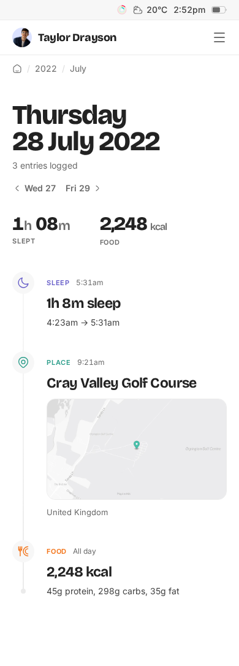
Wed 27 (40, 188)
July (78, 68)
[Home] (17, 69)
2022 (46, 68)
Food (57, 551)
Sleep (58, 282)
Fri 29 (78, 188)
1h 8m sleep (84, 303)
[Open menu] (219, 37)
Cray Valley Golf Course (122, 383)
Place (59, 362)
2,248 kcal (79, 572)
